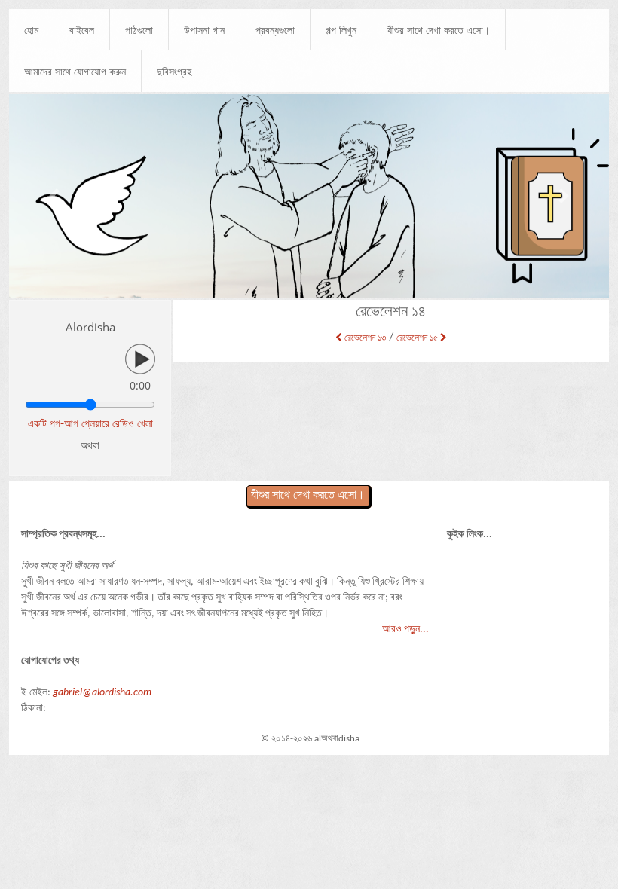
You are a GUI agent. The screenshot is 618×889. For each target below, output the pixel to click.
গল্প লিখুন (341, 30)
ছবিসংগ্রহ (174, 71)
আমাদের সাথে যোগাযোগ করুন (75, 71)
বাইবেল (81, 30)
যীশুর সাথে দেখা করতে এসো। (438, 30)
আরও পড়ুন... (405, 629)
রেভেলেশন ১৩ (364, 338)
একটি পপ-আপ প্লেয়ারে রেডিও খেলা (90, 423)
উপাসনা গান (204, 30)
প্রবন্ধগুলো (275, 30)
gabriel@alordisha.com (102, 692)
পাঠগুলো (139, 30)
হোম (31, 30)
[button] (54, 196)
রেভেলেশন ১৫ (418, 338)
